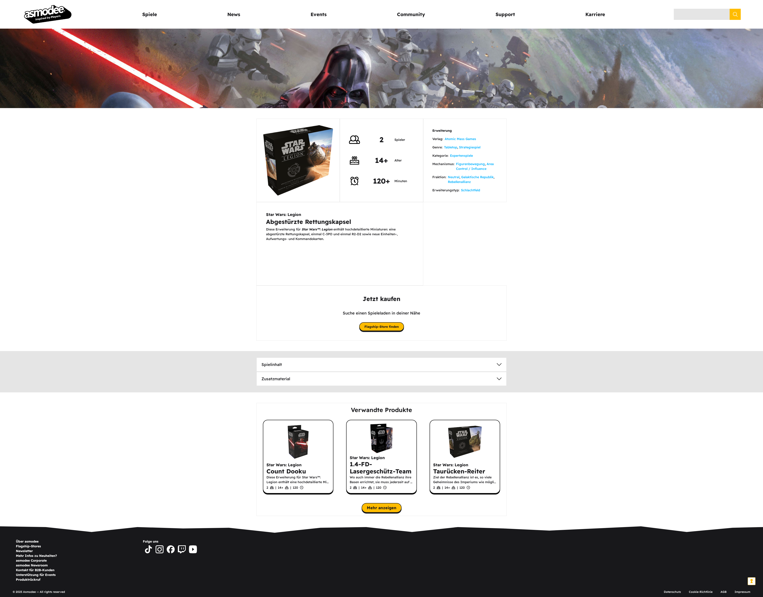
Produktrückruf (28, 580)
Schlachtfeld (470, 190)
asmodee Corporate (31, 560)
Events (319, 14)
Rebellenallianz (459, 182)
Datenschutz (672, 592)
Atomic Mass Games (460, 139)
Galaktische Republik (477, 177)
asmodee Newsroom (32, 565)
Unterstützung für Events (36, 575)
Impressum (742, 592)
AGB (723, 592)
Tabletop (450, 147)
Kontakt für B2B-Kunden (35, 570)
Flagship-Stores (28, 546)
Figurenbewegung (470, 164)
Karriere (595, 14)
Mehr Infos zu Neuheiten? (36, 556)
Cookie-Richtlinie (701, 592)
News (233, 14)
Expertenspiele (461, 156)
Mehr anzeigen (381, 507)
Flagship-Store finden (381, 327)
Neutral (453, 177)
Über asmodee (27, 541)
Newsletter (24, 551)
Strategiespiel (469, 147)
